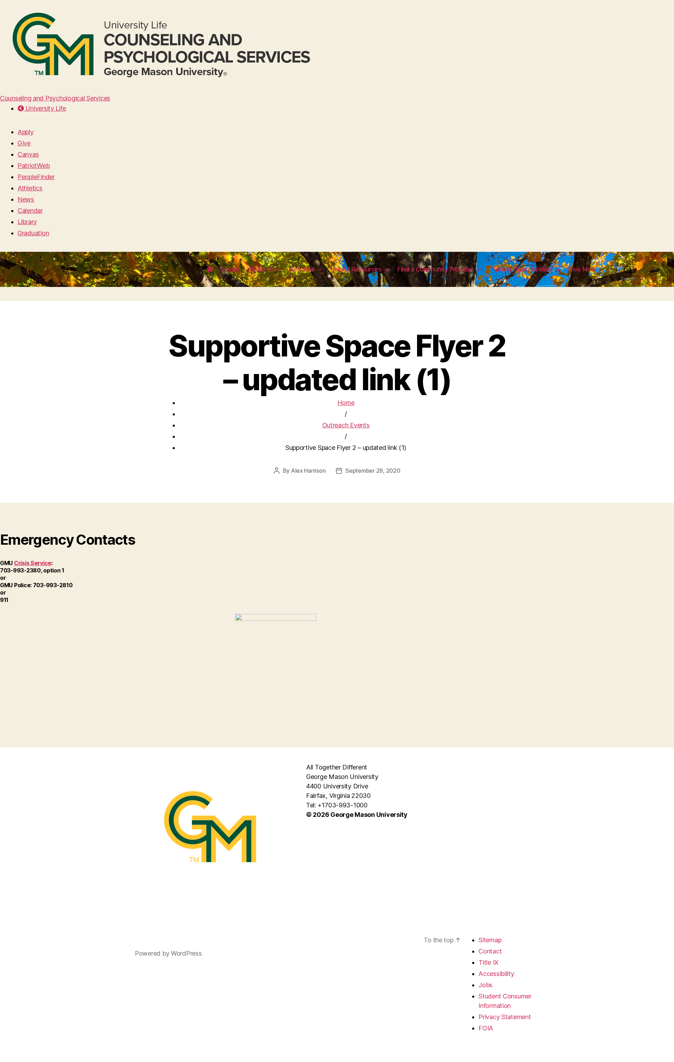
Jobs (485, 985)
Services (302, 269)
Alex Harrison (308, 470)
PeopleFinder (36, 177)
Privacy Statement (504, 1017)
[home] (209, 269)
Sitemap (489, 940)
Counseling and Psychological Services (55, 98)
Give (24, 143)
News (26, 199)
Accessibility (496, 973)
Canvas (28, 154)
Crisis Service (32, 562)
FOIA (485, 1028)
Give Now (582, 269)
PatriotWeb (33, 165)
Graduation (33, 233)
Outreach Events (346, 425)
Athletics (30, 188)
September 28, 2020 (372, 470)
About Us (261, 269)
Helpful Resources (356, 269)
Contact (490, 951)
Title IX (488, 962)
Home (230, 269)
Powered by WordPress (168, 953)
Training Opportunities (520, 269)
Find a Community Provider (435, 269)
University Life (45, 108)
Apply (26, 132)
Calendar (30, 210)
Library (27, 221)
